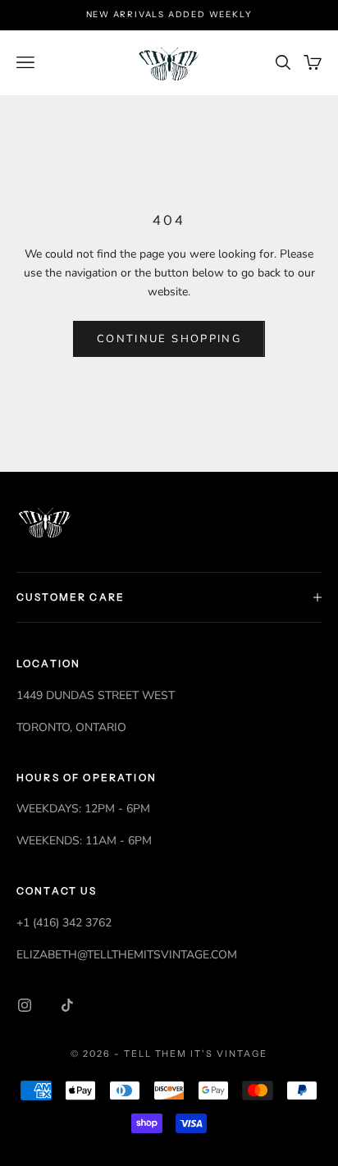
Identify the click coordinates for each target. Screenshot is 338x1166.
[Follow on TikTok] (67, 1005)
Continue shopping (169, 339)
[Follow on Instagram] (24, 1005)
